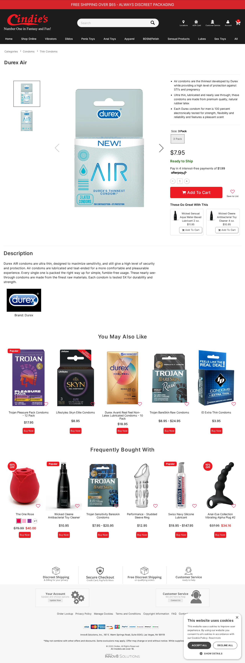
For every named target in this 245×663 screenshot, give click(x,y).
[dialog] (212, 636)
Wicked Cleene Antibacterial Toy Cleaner (64, 516)
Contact (183, 613)
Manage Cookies (103, 613)
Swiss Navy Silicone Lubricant (181, 516)
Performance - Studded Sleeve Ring (142, 516)
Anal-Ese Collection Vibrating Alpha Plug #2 (220, 516)
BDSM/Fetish (151, 38)
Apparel (129, 38)
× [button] (236, 617)
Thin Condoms (48, 51)
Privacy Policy (83, 613)
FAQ (174, 613)
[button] (161, 148)
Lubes (202, 38)
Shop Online (28, 38)
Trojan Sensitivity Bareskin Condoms (103, 516)
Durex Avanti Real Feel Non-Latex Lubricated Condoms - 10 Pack (122, 415)
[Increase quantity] (186, 181)
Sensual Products (178, 38)
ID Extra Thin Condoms (216, 412)
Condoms (28, 51)
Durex (29, 315)
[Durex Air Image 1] (109, 148)
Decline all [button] (225, 645)
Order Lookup (65, 613)
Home (8, 38)
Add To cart (199, 192)
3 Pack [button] (177, 138)
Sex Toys (220, 38)
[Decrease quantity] (172, 181)
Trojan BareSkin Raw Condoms (169, 412)
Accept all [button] (199, 645)
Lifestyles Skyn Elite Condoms (75, 412)
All (236, 38)
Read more (215, 637)
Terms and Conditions (128, 613)
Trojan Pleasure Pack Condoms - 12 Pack (29, 414)
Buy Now (28, 430)
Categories (11, 51)
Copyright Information (156, 613)
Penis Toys (88, 38)
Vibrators (50, 38)
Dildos (69, 38)
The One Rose (25, 514)
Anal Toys (110, 38)
